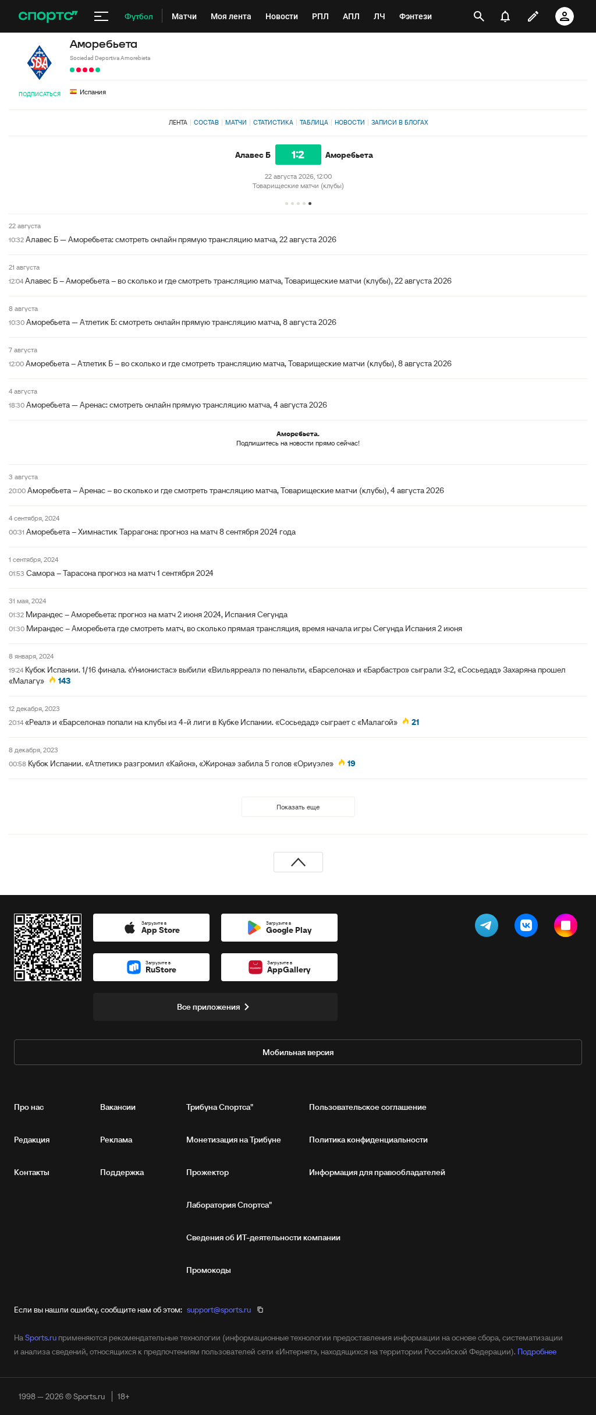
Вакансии (118, 1107)
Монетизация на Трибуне (233, 1139)
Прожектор (207, 1172)
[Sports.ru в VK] (528, 928)
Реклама (116, 1139)
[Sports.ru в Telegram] (489, 928)
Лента (178, 122)
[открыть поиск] (479, 16)
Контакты (31, 1172)
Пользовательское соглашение (368, 1107)
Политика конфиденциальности (368, 1139)
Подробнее (536, 1351)
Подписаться (40, 94)
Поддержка (122, 1172)
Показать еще (298, 806)
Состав (206, 122)
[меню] (101, 16)
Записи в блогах (399, 122)
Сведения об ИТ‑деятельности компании (263, 1237)
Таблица (314, 122)
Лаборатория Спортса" (229, 1205)
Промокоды (208, 1270)
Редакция (31, 1139)
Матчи (236, 122)
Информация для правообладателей (377, 1172)
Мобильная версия (298, 1052)
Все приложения (208, 1007)
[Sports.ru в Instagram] (568, 928)
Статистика (273, 122)
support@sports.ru (219, 1309)
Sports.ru (40, 1337)
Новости (350, 122)
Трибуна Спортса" (219, 1107)
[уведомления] (505, 16)
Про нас (29, 1107)
